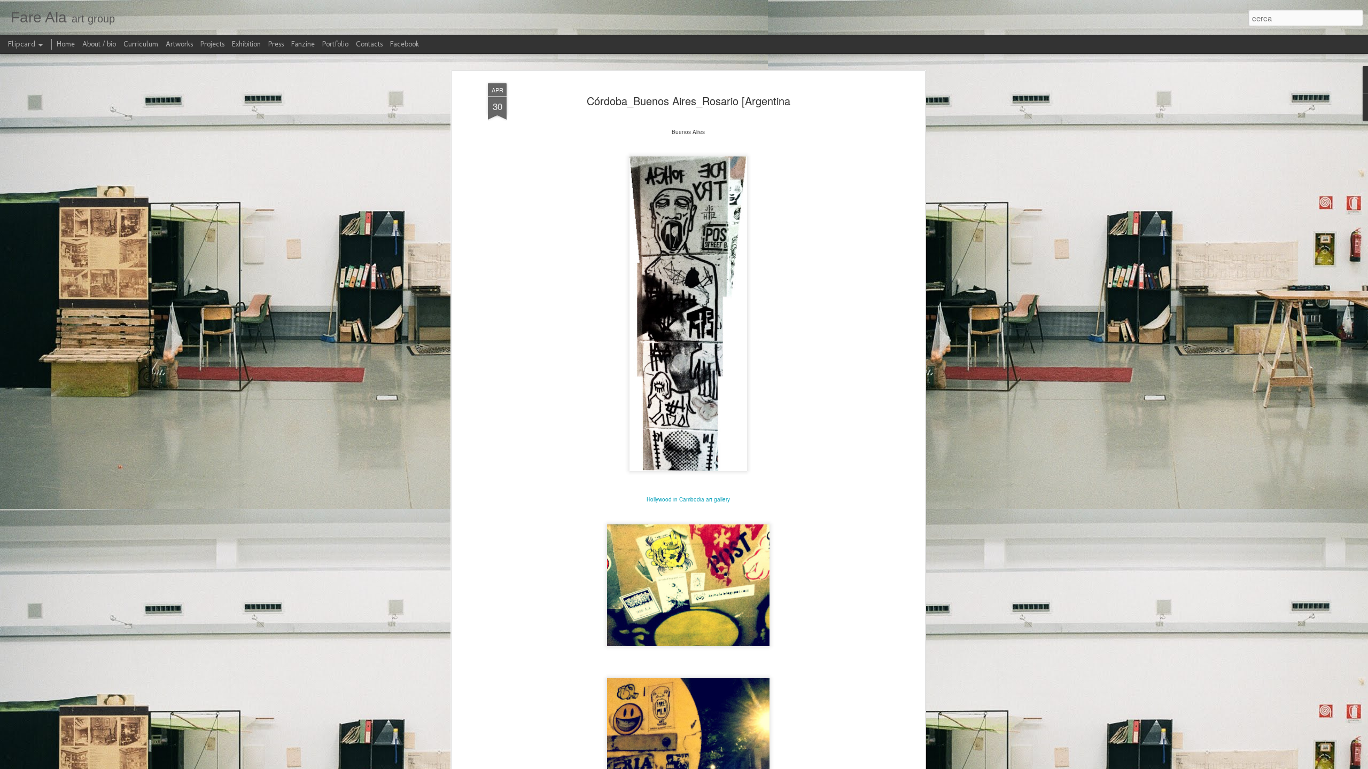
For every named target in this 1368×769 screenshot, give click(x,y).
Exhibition (246, 44)
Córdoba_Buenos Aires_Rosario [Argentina (688, 100)
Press (276, 44)
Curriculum (140, 44)
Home (66, 44)
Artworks (179, 44)
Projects (212, 44)
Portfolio (335, 44)
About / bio (99, 44)
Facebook (404, 44)
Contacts (369, 44)
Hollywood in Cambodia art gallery (688, 499)
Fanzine (303, 44)
